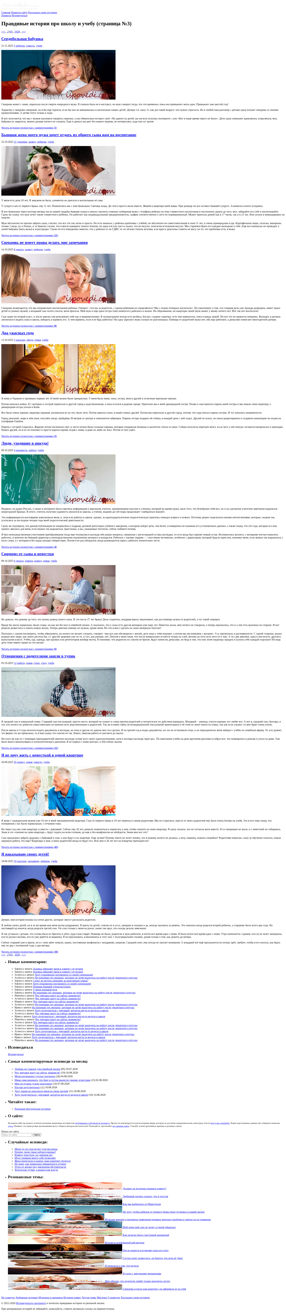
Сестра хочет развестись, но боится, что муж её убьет (152, 1258)
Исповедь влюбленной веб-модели (124, 1242)
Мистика (102, 1297)
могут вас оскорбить (220, 1123)
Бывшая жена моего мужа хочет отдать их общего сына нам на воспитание (68, 135)
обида (29, 340)
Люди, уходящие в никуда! (25, 443)
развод (32, 141)
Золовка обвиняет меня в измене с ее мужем (58, 968)
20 (18, 31)
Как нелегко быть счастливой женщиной (145, 1235)
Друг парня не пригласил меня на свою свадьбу (41, 1091)
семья (37, 340)
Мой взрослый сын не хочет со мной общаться (148, 1227)
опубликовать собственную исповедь (92, 1123)
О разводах (114, 1297)
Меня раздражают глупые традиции (35, 1076)
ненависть (21, 450)
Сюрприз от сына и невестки (27, 554)
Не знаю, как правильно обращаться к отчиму (40, 1164)
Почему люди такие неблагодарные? (35, 1152)
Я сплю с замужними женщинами (141, 1273)
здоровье (22, 141)
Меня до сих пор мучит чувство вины (36, 1149)
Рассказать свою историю (42, 12)
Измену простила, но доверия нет (34, 1155)
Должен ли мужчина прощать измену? (144, 1188)
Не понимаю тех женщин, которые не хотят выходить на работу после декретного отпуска (86, 977)
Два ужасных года (17, 333)
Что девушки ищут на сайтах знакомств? (58, 995)
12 (15, 663)
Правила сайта (19, 12)
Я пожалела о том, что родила (121, 1265)
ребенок (20, 45)
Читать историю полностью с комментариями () (29, 127)
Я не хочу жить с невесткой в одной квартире (42, 755)
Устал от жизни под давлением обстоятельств (40, 1166)
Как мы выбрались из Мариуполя (141, 1204)
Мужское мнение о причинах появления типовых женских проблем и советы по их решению (157, 1219)
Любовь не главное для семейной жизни (37, 1069)
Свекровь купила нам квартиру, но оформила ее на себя (154, 1289)
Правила (6, 15)
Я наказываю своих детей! (25, 854)
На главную (8, 1297)
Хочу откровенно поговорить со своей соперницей (64, 974)
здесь (10, 1126)
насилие (20, 340)
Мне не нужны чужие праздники (33, 1083)
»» (24, 31)
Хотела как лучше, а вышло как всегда (36, 1169)
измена (29, 560)
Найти (37, 1135)
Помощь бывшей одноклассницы (52, 986)
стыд (44, 663)
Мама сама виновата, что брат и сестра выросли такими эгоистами (52, 1080)
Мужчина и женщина (50, 1297)
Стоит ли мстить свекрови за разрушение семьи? (60, 980)
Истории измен (72, 1297)
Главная (5, 12)
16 (15, 861)
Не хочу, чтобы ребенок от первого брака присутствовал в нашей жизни (163, 1211)
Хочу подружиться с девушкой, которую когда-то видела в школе (71, 1010)
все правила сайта (121, 1126)
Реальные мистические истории (33, 1108)
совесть (30, 45)
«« (2, 31)
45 (15, 762)
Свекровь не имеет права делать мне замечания (44, 242)
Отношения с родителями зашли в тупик (38, 656)
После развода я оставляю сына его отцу (145, 1250)
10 (16, 31)
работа (32, 450)
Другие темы (88, 1297)
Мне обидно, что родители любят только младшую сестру (137, 1281)
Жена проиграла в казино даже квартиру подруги (43, 1161)
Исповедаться (19, 15)
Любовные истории (26, 1297)
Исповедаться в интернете (31, 1303)
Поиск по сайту (10, 1131)
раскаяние (33, 861)
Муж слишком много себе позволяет (35, 1158)
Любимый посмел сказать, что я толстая (145, 1196)
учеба (39, 45)
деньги (20, 249)
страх (37, 663)
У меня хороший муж (45, 989)
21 (15, 141)
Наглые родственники (27, 1087)
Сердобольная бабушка (22, 39)
